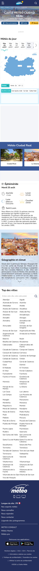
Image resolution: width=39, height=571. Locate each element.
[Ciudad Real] (18, 66)
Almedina (6, 321)
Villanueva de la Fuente (9, 471)
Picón (5, 415)
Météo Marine (7, 530)
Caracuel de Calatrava (11, 353)
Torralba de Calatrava (11, 451)
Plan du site (31, 551)
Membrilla (6, 403)
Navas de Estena (9, 412)
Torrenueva (7, 454)
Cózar (5, 365)
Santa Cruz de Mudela (11, 440)
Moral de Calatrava (10, 409)
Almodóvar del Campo (25, 322)
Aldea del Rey (25, 312)
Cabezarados (7, 345)
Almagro (23, 318)
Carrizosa (23, 353)
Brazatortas (24, 342)
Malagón (6, 400)
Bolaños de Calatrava (11, 342)
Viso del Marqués (9, 478)
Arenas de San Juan (10, 331)
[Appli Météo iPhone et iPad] (12, 544)
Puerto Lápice (8, 429)
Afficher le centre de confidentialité (20, 561)
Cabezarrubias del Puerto (26, 346)
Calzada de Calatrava (10, 350)
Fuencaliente (7, 374)
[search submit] (35, 296)
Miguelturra (7, 406)
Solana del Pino (25, 445)
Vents (12, 86)
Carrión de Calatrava (10, 356)
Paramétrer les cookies (30, 557)
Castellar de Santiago (28, 356)
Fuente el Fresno (9, 377)
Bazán (22, 339)
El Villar (6, 371)
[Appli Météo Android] (27, 544)
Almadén (6, 318)
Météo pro (5, 534)
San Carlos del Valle (10, 435)
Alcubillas (23, 309)
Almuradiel (7, 326)
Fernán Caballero (26, 371)
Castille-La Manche (15, 7)
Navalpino (23, 409)
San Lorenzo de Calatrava (25, 436)
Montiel (22, 406)
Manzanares (24, 400)
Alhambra (6, 315)
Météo (2, 7)
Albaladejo (7, 306)
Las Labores (24, 392)
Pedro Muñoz (24, 412)
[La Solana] (27, 67)
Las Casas (6, 392)
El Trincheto (24, 368)
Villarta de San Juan (27, 475)
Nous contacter (7, 517)
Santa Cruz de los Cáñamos (26, 441)
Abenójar (6, 300)
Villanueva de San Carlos (26, 466)
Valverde (23, 457)
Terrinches (7, 448)
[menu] (3, 3)
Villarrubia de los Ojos (11, 475)
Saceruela (23, 432)
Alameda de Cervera (10, 303)
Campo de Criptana (27, 350)
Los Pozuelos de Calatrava (26, 396)
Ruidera (6, 432)
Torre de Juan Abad (27, 451)
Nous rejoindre (7, 513)
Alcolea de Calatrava (10, 309)
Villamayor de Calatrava (8, 466)
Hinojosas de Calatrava (24, 383)
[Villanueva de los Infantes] (30, 70)
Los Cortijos (7, 395)
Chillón (22, 359)
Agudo (22, 300)
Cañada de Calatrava (10, 359)
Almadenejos (25, 315)
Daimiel (22, 365)
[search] (35, 3)
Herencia (6, 382)
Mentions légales (9, 551)
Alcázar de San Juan (10, 312)
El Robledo (7, 368)
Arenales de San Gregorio (26, 327)
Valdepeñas (24, 454)
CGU (18, 551)
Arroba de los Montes (28, 334)
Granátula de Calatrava (24, 378)
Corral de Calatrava (27, 362)
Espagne (7, 7)
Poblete (6, 418)
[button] (18, 65)
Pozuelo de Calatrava (27, 421)
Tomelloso (24, 448)
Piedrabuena (24, 415)
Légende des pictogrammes (13, 520)
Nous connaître (7, 510)
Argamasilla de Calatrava (8, 335)
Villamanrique (25, 462)
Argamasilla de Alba (27, 331)
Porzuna (23, 418)
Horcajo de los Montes (8, 388)
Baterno (6, 339)
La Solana (23, 387)
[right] (36, 45)
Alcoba (22, 306)
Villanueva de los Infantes (26, 471)
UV (20, 86)
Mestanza (23, 403)
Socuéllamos (7, 445)
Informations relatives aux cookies (20, 554)
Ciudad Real (24, 7)
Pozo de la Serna (9, 421)
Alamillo (23, 303)
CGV (23, 551)
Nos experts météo (9, 506)
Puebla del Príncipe (10, 424)
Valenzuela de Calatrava (8, 458)
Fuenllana (23, 374)
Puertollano (24, 429)
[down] (19, 282)
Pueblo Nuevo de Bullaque (26, 425)
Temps (4, 86)
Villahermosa (8, 462)
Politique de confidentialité (12, 557)
